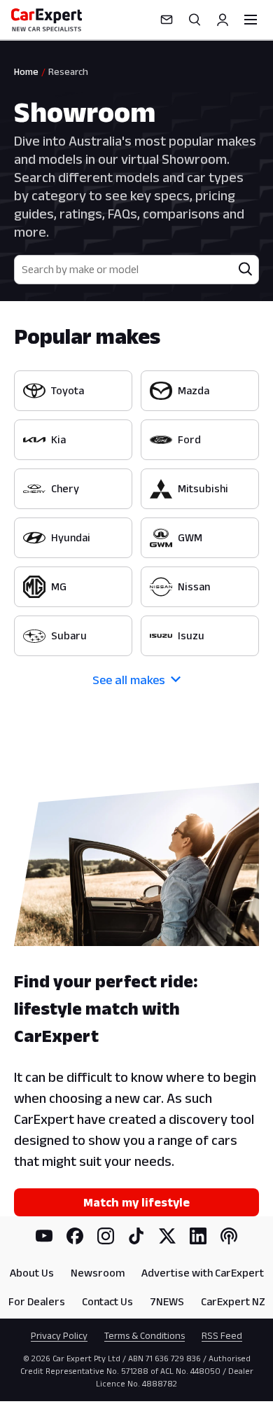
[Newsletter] (167, 20)
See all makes (128, 680)
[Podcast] (228, 1236)
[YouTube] (44, 1236)
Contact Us (107, 1301)
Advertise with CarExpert (202, 1273)
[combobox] (123, 270)
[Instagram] (105, 1236)
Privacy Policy (59, 1335)
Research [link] (68, 71)
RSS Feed (222, 1335)
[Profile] (223, 20)
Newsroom (98, 1273)
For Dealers (36, 1301)
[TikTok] (136, 1236)
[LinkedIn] (198, 1236)
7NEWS (167, 1301)
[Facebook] (74, 1236)
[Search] (195, 20)
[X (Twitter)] (167, 1236)
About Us (32, 1273)
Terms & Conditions (144, 1335)
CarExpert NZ (233, 1301)
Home (26, 71)
